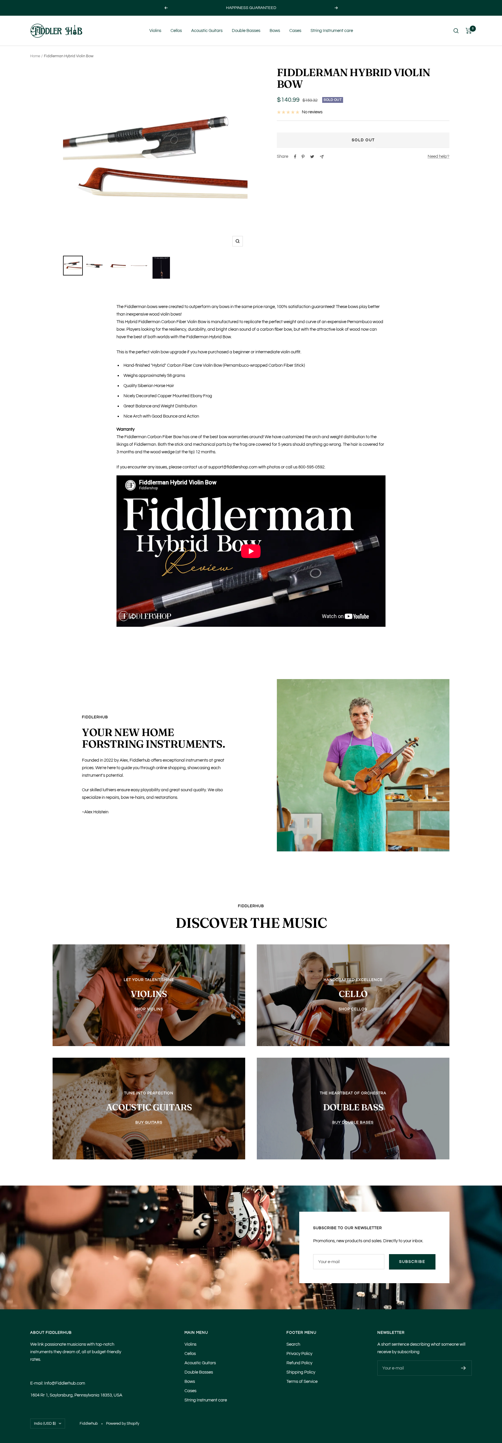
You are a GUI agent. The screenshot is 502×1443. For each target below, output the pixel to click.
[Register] (463, 1368)
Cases (295, 30)
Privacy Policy (299, 1353)
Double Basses (246, 30)
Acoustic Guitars (207, 30)
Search (293, 1344)
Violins (155, 30)
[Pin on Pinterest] (303, 157)
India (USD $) (45, 1423)
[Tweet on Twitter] (312, 157)
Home (35, 56)
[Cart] (469, 31)
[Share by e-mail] (322, 157)
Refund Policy (299, 1363)
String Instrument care (332, 30)
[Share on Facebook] (295, 157)
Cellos (176, 30)
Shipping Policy (300, 1372)
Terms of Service (302, 1381)
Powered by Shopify (122, 1423)
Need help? (438, 156)
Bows (275, 30)
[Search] (456, 30)
